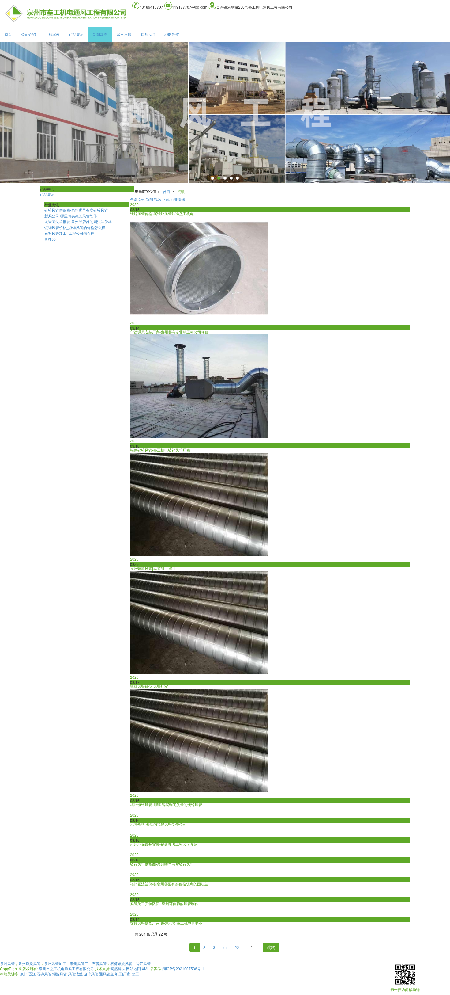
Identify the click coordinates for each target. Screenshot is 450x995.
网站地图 (133, 968)
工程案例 (52, 34)
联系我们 (148, 34)
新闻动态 (100, 34)
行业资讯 (178, 199)
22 (237, 947)
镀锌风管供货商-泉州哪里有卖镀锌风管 (76, 209)
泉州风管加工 (55, 963)
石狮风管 (99, 963)
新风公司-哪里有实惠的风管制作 (70, 215)
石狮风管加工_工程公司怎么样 (69, 233)
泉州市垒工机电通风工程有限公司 (66, 968)
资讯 (181, 191)
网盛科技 (118, 968)
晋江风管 (143, 963)
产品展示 (76, 34)
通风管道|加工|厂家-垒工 (119, 973)
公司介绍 (28, 34)
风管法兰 (75, 973)
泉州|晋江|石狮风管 (35, 973)
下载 (166, 199)
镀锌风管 (91, 973)
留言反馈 (124, 34)
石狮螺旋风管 (121, 963)
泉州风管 (7, 963)
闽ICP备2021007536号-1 (183, 968)
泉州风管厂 (79, 963)
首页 (8, 34)
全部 (133, 199)
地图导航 (171, 34)
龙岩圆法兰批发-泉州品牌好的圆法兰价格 (78, 221)
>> (225, 947)
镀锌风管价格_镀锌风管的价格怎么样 (74, 227)
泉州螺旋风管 (29, 963)
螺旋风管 (59, 973)
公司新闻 (145, 199)
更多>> (50, 239)
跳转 (271, 947)
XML (145, 968)
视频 (157, 199)
